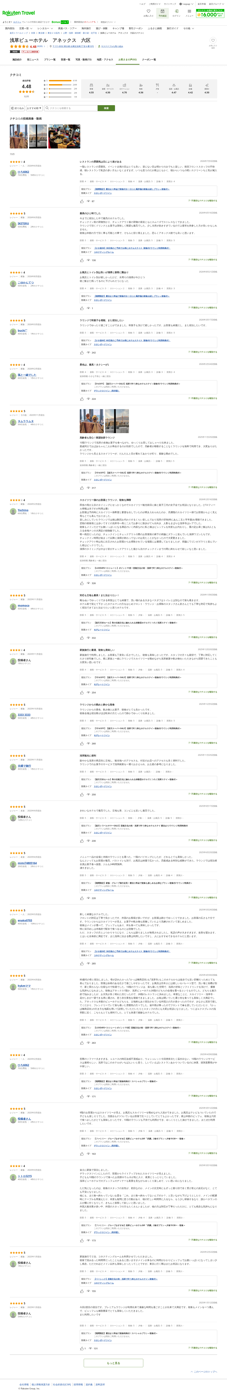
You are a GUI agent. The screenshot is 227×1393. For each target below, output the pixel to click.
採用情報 (78, 1384)
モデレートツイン (102, 629)
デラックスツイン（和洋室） (107, 390)
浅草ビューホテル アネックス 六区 (50, 40)
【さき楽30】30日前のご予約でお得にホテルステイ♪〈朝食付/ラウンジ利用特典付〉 (132, 248)
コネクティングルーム (104, 252)
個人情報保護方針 (41, 1384)
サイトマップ (170, 4)
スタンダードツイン (103, 193)
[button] (19, 136)
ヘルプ (142, 4)
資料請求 (100, 1384)
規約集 (89, 1384)
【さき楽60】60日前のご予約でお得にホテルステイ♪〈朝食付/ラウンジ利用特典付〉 (132, 340)
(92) (127, 59)
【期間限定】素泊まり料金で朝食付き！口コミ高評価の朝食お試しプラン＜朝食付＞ (132, 189)
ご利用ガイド (155, 4)
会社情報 (24, 1384)
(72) (84, 59)
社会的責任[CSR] (62, 1384)
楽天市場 (202, 4)
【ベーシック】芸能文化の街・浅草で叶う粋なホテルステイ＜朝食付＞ (126, 1279)
